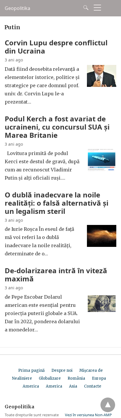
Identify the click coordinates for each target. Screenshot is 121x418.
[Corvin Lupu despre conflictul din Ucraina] (101, 85)
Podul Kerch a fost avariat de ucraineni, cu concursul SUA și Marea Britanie (57, 127)
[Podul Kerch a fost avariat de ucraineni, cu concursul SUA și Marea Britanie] (101, 169)
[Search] (84, 7)
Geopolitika (17, 8)
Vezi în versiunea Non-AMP (88, 414)
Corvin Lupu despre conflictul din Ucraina (56, 47)
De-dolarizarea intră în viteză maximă (56, 274)
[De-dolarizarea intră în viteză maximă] (101, 313)
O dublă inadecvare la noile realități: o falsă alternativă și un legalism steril (56, 203)
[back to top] (107, 405)
